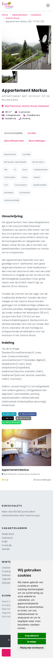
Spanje (6, 549)
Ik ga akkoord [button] (32, 635)
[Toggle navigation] (48, 5)
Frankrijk (7, 545)
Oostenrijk (8, 567)
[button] (48, 47)
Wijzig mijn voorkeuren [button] (32, 647)
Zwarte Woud (12, 18)
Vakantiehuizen (20, 14)
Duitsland (36, 14)
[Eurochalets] (8, 5)
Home (5, 14)
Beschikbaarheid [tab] (14, 140)
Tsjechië (9, 579)
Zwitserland (8, 575)
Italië (4, 541)
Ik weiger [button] (31, 641)
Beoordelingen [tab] (37, 140)
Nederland (8, 534)
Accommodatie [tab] (13, 133)
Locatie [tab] (31, 133)
